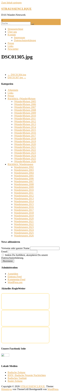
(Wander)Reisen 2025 (25, 158)
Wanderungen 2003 (24, 170)
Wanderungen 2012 (24, 195)
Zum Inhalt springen (11, 2)
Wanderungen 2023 (24, 227)
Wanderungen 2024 (24, 230)
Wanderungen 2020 (24, 218)
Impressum (19, 37)
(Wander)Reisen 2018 (25, 138)
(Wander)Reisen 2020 (25, 144)
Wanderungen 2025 (24, 232)
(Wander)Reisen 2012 (25, 121)
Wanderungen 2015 (24, 204)
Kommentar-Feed (16, 279)
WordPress (52, 389)
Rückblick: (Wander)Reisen (21, 98)
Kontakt (12, 34)
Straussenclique (15, 29)
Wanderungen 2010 (24, 190)
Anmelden (13, 273)
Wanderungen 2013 (24, 198)
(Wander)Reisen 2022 (25, 150)
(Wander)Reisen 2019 (25, 141)
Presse (11, 43)
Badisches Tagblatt (17, 378)
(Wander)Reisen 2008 (25, 110)
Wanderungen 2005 (24, 175)
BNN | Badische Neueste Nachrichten (27, 375)
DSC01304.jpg (17, 74)
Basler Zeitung (15, 381)
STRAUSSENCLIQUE (16, 8)
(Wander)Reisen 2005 (25, 101)
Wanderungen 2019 (24, 215)
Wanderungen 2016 (24, 207)
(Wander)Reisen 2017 (25, 135)
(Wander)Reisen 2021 (25, 147)
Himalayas (6, 389)
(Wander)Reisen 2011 (25, 118)
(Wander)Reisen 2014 (25, 127)
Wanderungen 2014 (24, 201)
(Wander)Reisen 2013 (25, 124)
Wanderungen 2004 (24, 172)
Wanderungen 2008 (24, 184)
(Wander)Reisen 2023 (25, 153)
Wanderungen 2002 (24, 167)
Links (10, 46)
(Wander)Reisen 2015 (25, 130)
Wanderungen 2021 (24, 221)
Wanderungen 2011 (24, 192)
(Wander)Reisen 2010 (25, 115)
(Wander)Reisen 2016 (25, 133)
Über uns (12, 31)
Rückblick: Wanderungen (20, 164)
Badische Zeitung (16, 372)
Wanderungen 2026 (24, 235)
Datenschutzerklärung (25, 40)
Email (4, 251)
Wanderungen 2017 (24, 210)
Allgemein (13, 90)
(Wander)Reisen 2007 (25, 107)
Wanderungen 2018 (24, 212)
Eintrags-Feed (15, 276)
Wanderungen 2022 (24, 224)
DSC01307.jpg (17, 77)
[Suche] (32, 24)
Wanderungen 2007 (24, 181)
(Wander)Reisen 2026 (25, 161)
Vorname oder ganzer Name (15, 248)
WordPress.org (15, 282)
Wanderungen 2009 (24, 187)
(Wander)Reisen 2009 (25, 113)
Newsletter (13, 49)
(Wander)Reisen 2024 (25, 155)
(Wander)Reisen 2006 (25, 104)
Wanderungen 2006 (24, 178)
